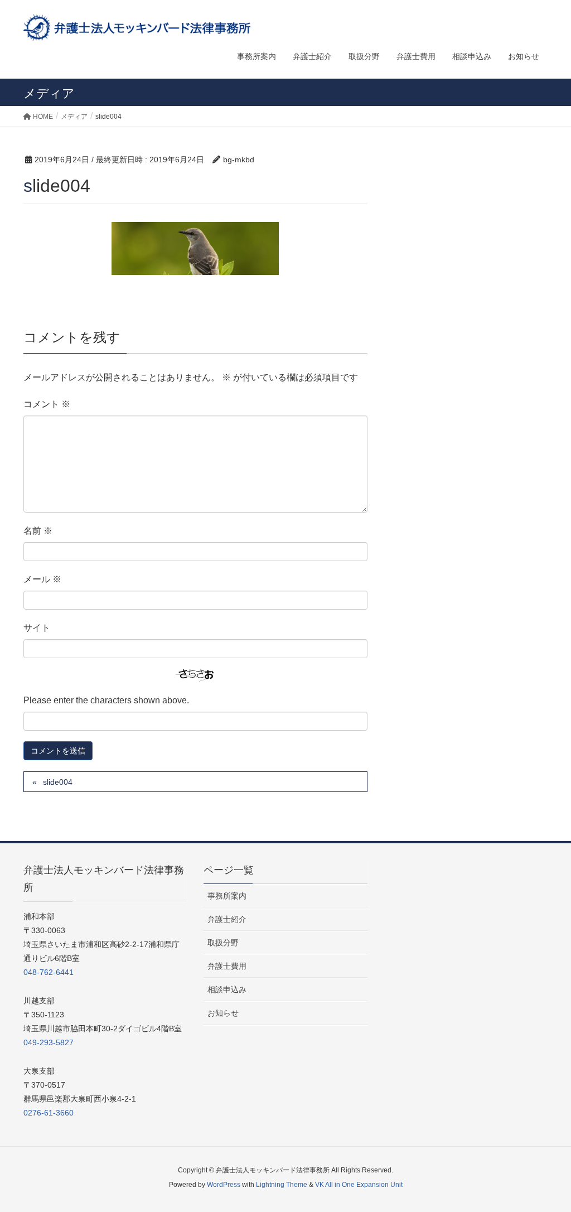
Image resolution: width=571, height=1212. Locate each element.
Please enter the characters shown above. (106, 700)
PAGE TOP (547, 1166)
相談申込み (226, 989)
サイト (36, 627)
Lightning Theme (281, 1185)
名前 (37, 530)
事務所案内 (226, 895)
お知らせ (223, 1012)
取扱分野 (223, 942)
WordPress (223, 1185)
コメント (46, 404)
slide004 (57, 782)
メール (42, 579)
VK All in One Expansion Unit (359, 1185)
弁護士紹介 (226, 919)
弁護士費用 (226, 966)
